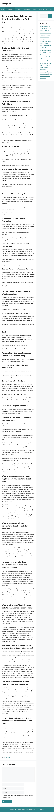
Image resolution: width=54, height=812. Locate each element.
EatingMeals (6, 4)
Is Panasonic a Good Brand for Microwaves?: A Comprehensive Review (46, 59)
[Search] (50, 16)
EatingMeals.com (21, 809)
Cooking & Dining (9, 9)
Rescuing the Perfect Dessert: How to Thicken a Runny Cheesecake (46, 28)
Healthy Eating (27, 9)
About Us (34, 9)
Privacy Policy (49, 9)
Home (2, 9)
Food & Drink (18, 9)
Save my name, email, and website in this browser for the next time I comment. (18, 796)
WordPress (32, 809)
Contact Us (41, 9)
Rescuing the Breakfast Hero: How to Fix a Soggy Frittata (45, 52)
